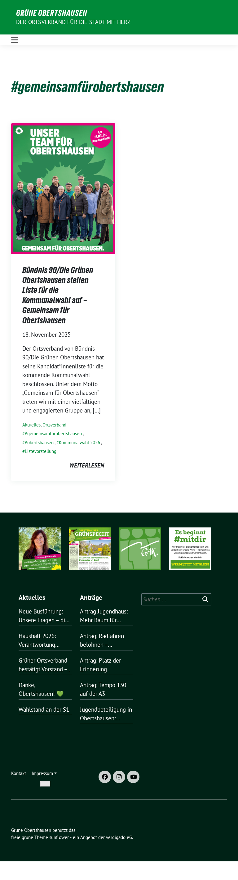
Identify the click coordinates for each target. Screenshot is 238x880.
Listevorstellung (40, 451)
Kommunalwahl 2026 (79, 442)
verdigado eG (119, 837)
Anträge (91, 597)
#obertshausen (39, 442)
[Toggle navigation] (14, 39)
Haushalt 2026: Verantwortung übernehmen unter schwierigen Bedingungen (41, 640)
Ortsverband (54, 425)
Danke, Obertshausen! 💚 (41, 689)
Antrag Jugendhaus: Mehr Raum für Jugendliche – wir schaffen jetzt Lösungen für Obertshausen (104, 616)
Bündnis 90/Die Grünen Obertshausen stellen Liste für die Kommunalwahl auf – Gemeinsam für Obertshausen (57, 295)
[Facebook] (105, 777)
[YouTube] (133, 777)
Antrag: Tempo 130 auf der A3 (103, 689)
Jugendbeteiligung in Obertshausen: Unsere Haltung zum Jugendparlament (106, 714)
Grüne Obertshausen (51, 13)
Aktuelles (31, 425)
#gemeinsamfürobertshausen (53, 433)
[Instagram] (119, 777)
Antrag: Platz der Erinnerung (100, 665)
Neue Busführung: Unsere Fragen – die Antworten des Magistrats (43, 616)
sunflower (59, 837)
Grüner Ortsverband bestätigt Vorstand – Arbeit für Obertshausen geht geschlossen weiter (43, 665)
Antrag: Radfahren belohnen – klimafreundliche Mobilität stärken (102, 640)
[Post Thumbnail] (63, 187)
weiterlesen (86, 465)
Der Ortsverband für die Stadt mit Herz (73, 21)
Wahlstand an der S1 (44, 709)
